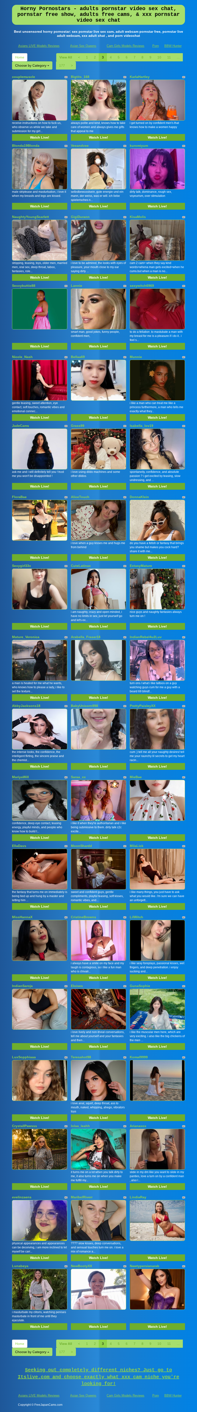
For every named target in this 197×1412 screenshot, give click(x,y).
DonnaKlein (139, 497)
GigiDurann (80, 217)
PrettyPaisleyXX (142, 706)
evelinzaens (21, 1197)
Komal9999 (139, 1057)
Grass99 (77, 426)
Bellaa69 (78, 357)
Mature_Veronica (25, 637)
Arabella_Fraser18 (85, 637)
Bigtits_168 (80, 77)
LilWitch (136, 917)
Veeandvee (80, 146)
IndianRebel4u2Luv (146, 637)
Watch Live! (39, 137)
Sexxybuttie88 (23, 286)
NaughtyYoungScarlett (30, 217)
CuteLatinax (81, 566)
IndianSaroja (22, 986)
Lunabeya (20, 1266)
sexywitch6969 (142, 286)
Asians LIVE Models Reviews (39, 46)
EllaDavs (19, 846)
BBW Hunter (173, 46)
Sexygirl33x (21, 566)
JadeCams (20, 426)
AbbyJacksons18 (26, 706)
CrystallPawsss (24, 1126)
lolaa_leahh (80, 1126)
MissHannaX (22, 917)
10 (159, 57)
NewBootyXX (81, 1266)
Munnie (136, 357)
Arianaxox (138, 1126)
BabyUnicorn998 (84, 706)
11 (169, 57)
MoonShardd (81, 846)
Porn (155, 46)
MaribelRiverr (81, 1197)
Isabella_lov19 (141, 426)
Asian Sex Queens (83, 46)
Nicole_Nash (22, 357)
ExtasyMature (141, 566)
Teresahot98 (81, 1057)
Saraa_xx (78, 777)
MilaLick (136, 846)
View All (65, 57)
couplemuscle (23, 77)
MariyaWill (20, 777)
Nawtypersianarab (144, 1266)
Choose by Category (31, 65)
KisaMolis (138, 217)
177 (62, 65)
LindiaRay (138, 1197)
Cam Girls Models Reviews (125, 46)
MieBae (136, 777)
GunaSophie (140, 986)
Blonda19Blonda (25, 146)
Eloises (77, 986)
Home (19, 57)
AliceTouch (80, 497)
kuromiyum (139, 146)
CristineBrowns (83, 917)
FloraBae (19, 497)
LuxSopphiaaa (24, 1057)
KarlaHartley (140, 77)
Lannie (76, 286)
